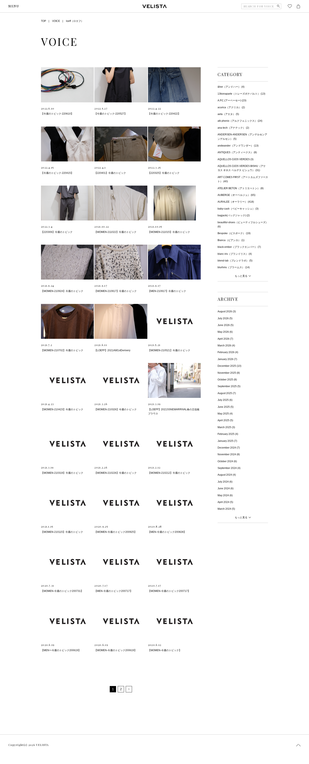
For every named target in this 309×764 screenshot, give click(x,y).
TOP (43, 21)
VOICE (56, 21)
